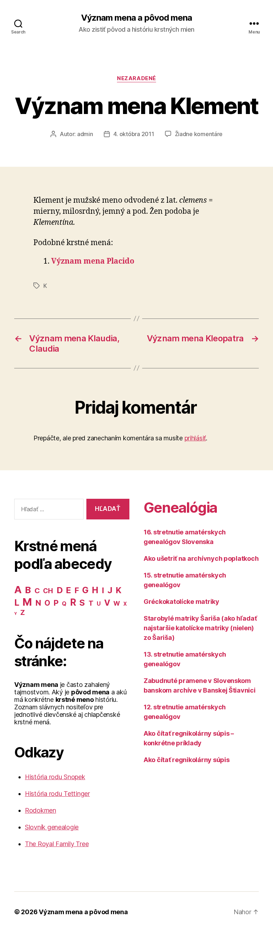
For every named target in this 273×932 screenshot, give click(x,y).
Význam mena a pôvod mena (136, 18)
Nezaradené (136, 78)
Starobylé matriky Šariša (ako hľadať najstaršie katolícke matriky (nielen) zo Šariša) (200, 628)
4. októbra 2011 (133, 134)
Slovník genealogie (52, 827)
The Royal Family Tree (57, 844)
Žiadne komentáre (199, 134)
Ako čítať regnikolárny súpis (186, 759)
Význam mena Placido (92, 261)
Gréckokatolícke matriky (181, 601)
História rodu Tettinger (57, 793)
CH (48, 591)
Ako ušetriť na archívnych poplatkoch (201, 558)
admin (85, 134)
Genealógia (180, 507)
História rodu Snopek (55, 777)
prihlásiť (195, 438)
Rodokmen (40, 810)
